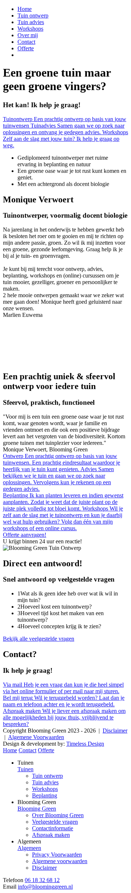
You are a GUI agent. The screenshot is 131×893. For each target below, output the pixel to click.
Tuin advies (30, 22)
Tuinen (25, 769)
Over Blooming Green (58, 815)
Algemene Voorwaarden (36, 737)
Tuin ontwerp (32, 15)
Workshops (30, 29)
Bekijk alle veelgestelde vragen (38, 639)
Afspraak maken (51, 835)
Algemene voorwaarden (59, 861)
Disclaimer (115, 730)
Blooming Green (36, 808)
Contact (26, 42)
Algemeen (29, 848)
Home (24, 9)
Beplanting (44, 795)
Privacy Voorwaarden (57, 854)
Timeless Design (85, 744)
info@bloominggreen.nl (45, 887)
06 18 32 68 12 (42, 880)
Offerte (25, 48)
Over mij (27, 35)
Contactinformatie (52, 828)
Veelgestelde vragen (55, 822)
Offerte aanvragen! (24, 535)
